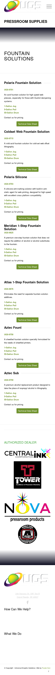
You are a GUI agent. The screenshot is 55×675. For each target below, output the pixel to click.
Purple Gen (46, 668)
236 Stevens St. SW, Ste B (27, 593)
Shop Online (9, 650)
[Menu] (46, 6)
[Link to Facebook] (48, 671)
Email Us (8, 620)
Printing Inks (9, 640)
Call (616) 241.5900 (12, 615)
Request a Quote (11, 625)
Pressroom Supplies (13, 644)
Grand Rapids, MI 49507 (27, 597)
